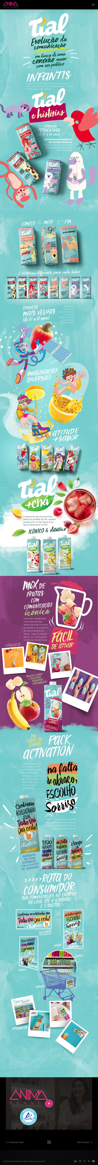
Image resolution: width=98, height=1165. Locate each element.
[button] (93, 5)
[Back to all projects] (49, 1141)
